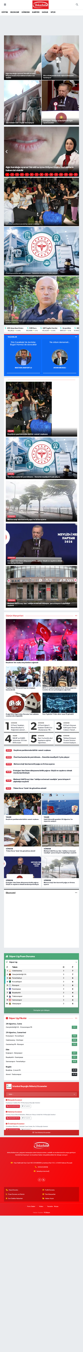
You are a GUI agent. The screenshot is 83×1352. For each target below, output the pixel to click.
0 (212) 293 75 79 (14, 1118)
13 (66, 174)
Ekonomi (10, 893)
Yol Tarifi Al (26, 1106)
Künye (56, 1206)
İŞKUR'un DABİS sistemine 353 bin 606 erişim (20, 740)
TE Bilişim (47, 1212)
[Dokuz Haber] (40, 4)
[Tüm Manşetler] (76, 616)
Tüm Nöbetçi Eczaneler (42, 1132)
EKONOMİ (14, 12)
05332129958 (43, 1167)
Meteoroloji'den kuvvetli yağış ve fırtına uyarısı (34, 764)
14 (71, 174)
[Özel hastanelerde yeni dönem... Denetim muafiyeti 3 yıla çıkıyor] (41, 458)
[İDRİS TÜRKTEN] (23, 357)
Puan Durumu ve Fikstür (16, 1194)
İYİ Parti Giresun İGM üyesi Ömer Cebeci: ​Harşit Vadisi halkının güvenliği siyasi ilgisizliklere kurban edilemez (70, 728)
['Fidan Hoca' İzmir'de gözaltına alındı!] (22, 835)
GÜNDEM (26, 12)
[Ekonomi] (76, 893)
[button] (7, 152)
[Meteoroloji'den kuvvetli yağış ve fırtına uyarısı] (41, 501)
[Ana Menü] (5, 5)
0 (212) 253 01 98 (14, 1106)
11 (56, 174)
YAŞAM (15, 735)
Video (41, 1206)
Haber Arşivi (49, 1198)
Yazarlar (50, 1206)
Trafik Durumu (50, 1190)
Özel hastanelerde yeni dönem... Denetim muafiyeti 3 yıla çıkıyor (41, 757)
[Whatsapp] (39, 1180)
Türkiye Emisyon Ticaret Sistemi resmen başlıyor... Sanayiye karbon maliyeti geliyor (70, 740)
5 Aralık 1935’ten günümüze (60, 342)
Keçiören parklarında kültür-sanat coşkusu (32, 750)
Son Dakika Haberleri (15, 1198)
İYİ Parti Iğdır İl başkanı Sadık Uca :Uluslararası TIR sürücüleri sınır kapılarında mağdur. (45, 728)
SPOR (53, 12)
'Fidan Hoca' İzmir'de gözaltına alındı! (29, 788)
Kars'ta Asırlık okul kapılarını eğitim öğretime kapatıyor (45, 740)
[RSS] (43, 1180)
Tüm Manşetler (50, 1194)
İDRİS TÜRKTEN (23, 368)
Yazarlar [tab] (12, 337)
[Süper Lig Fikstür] (76, 1018)
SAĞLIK (45, 12)
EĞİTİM (5, 12)
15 (76, 174)
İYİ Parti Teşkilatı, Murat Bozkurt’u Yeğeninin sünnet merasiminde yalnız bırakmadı (18, 728)
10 (51, 174)
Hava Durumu (13, 1190)
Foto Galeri (31, 1206)
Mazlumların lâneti (23, 342)
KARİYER (35, 12)
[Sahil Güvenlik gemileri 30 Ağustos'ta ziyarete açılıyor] (60, 804)
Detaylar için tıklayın (42, 1010)
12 (61, 174)
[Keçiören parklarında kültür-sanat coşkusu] (29, 409)
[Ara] (77, 4)
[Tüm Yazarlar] (76, 337)
